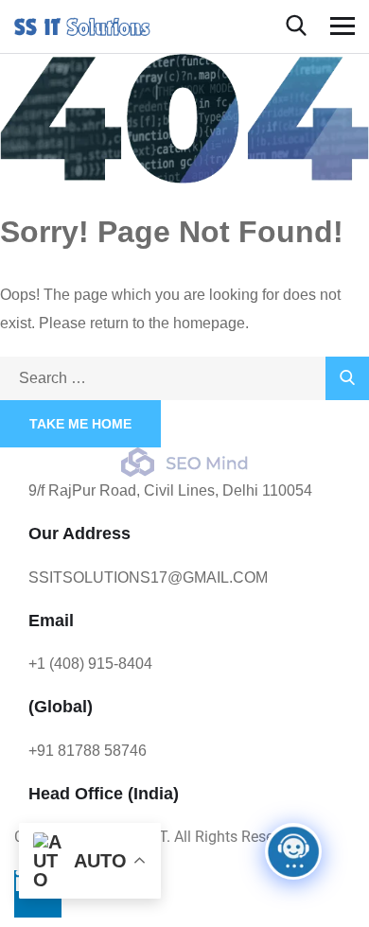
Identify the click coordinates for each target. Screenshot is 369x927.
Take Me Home (80, 423)
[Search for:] (184, 378)
